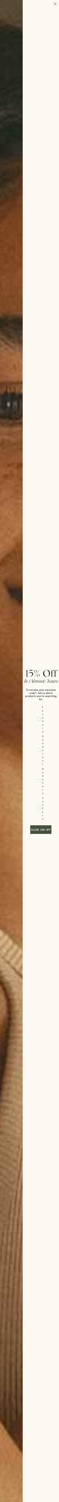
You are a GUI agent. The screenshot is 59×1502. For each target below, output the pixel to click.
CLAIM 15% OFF (41, 829)
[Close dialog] (55, 4)
